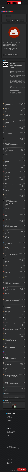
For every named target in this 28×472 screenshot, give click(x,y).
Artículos (9, 434)
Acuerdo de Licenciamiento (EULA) (14, 448)
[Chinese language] (12, 11)
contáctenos (9, 446)
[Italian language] (10, 11)
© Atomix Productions (14, 470)
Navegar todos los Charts (11, 54)
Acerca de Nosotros (11, 444)
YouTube (10, 461)
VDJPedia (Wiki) (10, 432)
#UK (11, 92)
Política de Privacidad (11, 447)
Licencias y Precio (10, 419)
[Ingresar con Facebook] (8, 20)
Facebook (9, 459)
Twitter (9, 463)
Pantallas (9, 420)
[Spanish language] (4, 11)
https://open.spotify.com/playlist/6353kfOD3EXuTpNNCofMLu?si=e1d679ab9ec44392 (17, 89)
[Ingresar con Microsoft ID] (13, 20)
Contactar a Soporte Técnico (12, 430)
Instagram (10, 462)
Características (10, 417)
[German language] (8, 11)
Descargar (9, 415)
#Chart (13, 93)
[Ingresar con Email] (8, 16)
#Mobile (21, 92)
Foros (8, 435)
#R (15, 93)
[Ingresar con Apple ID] (17, 20)
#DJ (11, 93)
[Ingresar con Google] (22, 20)
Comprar (9, 416)
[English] (2, 11)
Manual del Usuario (11, 431)
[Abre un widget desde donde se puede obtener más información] (22, 469)
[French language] (6, 11)
